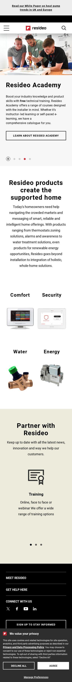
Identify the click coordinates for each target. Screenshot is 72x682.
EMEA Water (20, 370)
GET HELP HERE (22, 589)
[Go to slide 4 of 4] (30, 159)
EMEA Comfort (20, 310)
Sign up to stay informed (36, 624)
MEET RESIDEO (21, 578)
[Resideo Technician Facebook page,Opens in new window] (17, 608)
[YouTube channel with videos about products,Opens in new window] (26, 608)
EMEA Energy (51, 367)
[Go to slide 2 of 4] (19, 159)
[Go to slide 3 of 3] (41, 545)
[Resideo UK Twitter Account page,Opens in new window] (8, 608)
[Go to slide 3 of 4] (25, 159)
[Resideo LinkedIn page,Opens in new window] (34, 608)
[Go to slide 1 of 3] (31, 545)
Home (36, 28)
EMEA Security (51, 310)
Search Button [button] (64, 28)
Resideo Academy (36, 505)
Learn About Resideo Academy (36, 135)
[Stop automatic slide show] (8, 159)
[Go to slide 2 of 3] (36, 545)
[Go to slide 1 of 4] (14, 159)
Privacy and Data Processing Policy (23, 647)
